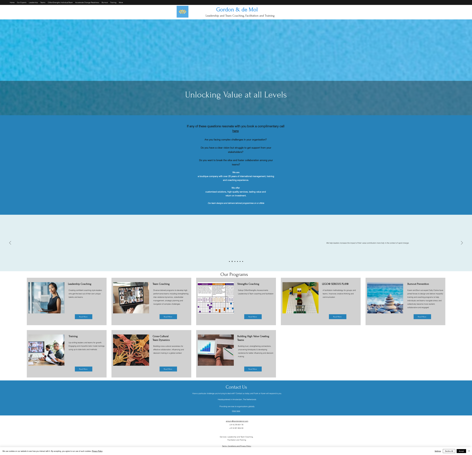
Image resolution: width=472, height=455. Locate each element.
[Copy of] (242, 261)
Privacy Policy (97, 451)
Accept (461, 451)
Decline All (449, 451)
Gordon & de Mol (237, 9)
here (235, 131)
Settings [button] (438, 451)
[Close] (469, 451)
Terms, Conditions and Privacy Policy (236, 446)
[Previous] (10, 243)
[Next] (462, 243)
